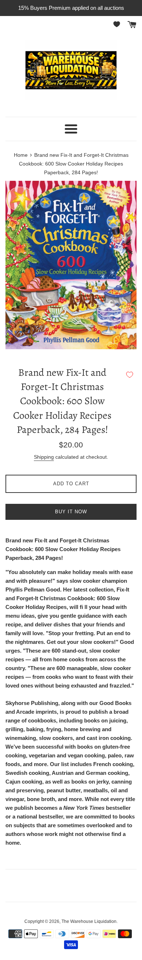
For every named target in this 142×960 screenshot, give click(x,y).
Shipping (44, 457)
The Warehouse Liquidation (89, 921)
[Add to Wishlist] (130, 375)
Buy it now (71, 511)
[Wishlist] (118, 24)
